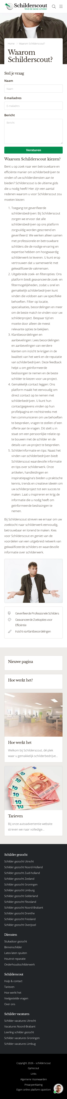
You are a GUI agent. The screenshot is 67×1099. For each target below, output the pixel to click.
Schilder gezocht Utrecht (19, 861)
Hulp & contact (13, 981)
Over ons (9, 1004)
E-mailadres (12, 98)
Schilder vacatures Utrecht (20, 1020)
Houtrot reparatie (15, 958)
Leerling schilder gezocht (19, 1032)
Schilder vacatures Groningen (22, 1038)
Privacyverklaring (33, 1084)
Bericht (9, 115)
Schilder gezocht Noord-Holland (23, 867)
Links (33, 1073)
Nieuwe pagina (20, 662)
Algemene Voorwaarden (33, 1079)
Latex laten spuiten (15, 953)
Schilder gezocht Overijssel (20, 925)
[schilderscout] (26, 6)
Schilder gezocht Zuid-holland (22, 873)
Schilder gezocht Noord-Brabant (23, 907)
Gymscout (33, 1068)
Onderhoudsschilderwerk (19, 964)
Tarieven (15, 816)
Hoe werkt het (19, 742)
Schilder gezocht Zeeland (19, 878)
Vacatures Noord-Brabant (19, 1026)
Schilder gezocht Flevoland (20, 901)
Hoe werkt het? (20, 680)
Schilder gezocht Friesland (20, 919)
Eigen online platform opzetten (33, 1089)
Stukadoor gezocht (15, 941)
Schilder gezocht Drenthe (19, 913)
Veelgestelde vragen (16, 998)
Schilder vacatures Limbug (20, 1043)
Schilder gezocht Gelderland (21, 896)
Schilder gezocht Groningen (21, 884)
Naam (8, 81)
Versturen (33, 150)
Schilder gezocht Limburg (19, 890)
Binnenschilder (13, 947)
